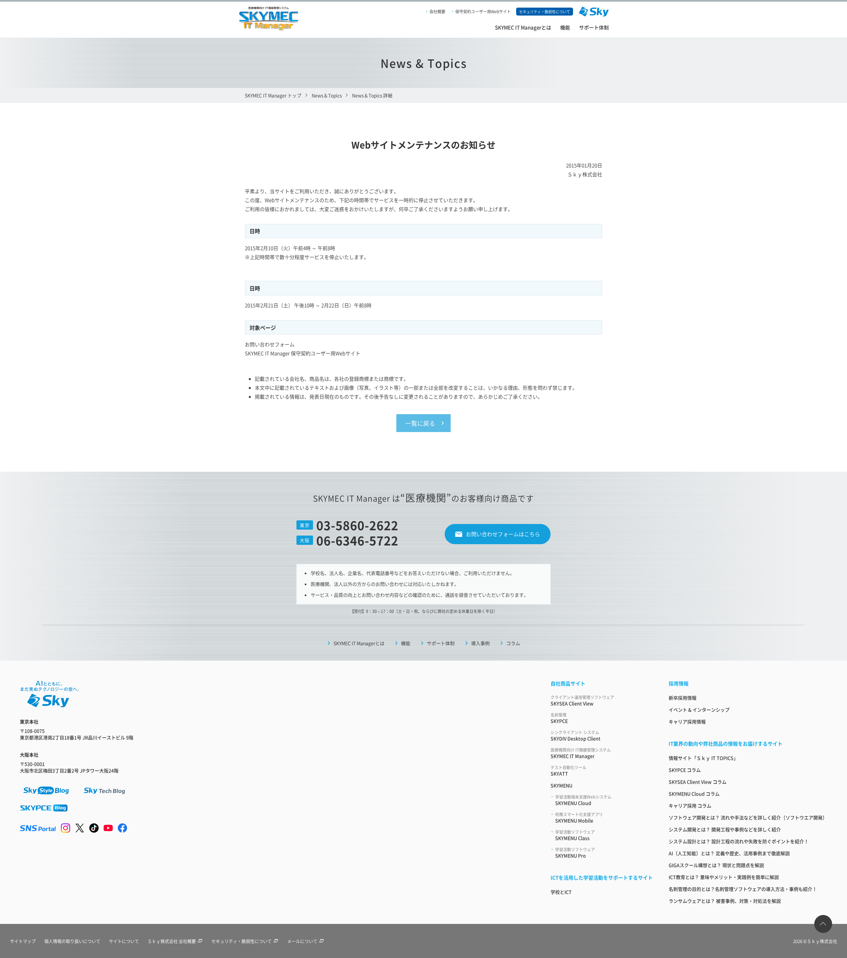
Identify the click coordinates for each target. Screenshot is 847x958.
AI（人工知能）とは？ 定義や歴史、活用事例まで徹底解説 (729, 853)
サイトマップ (23, 941)
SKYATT (568, 770)
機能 (565, 27)
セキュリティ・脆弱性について (241, 941)
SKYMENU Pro (575, 853)
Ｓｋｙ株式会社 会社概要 (172, 941)
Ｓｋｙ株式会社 (822, 941)
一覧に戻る (420, 423)
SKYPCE (559, 718)
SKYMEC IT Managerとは (523, 27)
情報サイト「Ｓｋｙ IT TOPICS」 (703, 758)
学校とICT (561, 892)
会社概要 (437, 11)
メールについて (302, 941)
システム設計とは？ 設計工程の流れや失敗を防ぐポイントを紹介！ (739, 841)
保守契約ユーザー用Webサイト (483, 11)
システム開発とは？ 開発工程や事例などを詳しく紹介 (725, 829)
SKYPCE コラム (685, 769)
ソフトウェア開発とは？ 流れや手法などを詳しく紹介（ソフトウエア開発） (748, 817)
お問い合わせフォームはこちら (503, 534)
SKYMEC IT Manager (581, 753)
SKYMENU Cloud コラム (694, 793)
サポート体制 (594, 27)
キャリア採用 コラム (690, 805)
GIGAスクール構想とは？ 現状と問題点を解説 (716, 865)
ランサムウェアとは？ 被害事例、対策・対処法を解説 (725, 900)
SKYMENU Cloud (583, 800)
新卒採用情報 (682, 697)
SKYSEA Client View (582, 700)
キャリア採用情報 (687, 721)
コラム (513, 643)
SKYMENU (561, 785)
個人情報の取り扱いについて (72, 941)
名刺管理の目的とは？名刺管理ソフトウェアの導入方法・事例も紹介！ (743, 889)
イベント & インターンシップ (699, 709)
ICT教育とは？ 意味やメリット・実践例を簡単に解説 (724, 877)
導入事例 (480, 643)
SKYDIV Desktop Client (576, 735)
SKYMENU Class (575, 835)
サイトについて (124, 941)
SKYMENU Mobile (579, 817)
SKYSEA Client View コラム (698, 781)
